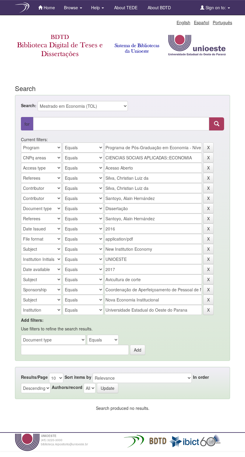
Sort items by (78, 377)
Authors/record (67, 387)
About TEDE (125, 7)
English (183, 22)
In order (201, 377)
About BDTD (158, 7)
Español (201, 22)
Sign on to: (215, 7)
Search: (28, 105)
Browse (71, 7)
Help (96, 7)
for (27, 124)
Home (48, 7)
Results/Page (34, 377)
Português (222, 22)
